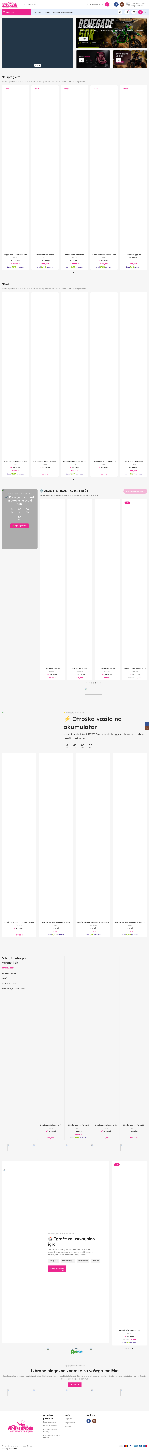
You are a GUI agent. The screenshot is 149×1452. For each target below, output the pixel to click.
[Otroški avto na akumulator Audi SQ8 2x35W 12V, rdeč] (130, 837)
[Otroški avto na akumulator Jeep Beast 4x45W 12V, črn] (93, 837)
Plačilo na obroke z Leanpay (50, 1430)
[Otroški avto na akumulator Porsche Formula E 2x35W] (56, 837)
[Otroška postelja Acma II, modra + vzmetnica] (133, 1040)
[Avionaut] (93, 691)
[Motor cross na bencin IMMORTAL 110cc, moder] (134, 376)
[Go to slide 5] (95, 683)
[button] (4, 43)
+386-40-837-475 (138, 3)
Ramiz (15, 257)
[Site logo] (10, 4)
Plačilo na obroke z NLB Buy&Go (51, 1436)
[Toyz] (16, 1147)
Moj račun (68, 1419)
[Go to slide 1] (35, 65)
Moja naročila (70, 1423)
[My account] (119, 12)
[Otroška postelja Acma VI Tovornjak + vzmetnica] (50, 1040)
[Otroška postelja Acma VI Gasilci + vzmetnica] (78, 1040)
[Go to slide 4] (93, 683)
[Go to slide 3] (39, 65)
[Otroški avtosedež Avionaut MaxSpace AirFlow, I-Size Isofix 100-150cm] (80, 583)
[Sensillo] (74, 1147)
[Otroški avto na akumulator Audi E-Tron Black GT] (19, 837)
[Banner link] (111, 33)
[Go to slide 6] (97, 683)
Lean (15, 464)
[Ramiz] (132, 1147)
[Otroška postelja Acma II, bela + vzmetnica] (106, 1040)
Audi (19, 925)
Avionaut (52, 671)
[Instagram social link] (122, 4)
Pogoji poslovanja (49, 1422)
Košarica (68, 1426)
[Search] (107, 4)
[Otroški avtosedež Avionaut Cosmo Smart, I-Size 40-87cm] (135, 583)
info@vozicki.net (137, 6)
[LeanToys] (77, 1350)
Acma (51, 1128)
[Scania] (103, 1147)
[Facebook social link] (116, 4)
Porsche (56, 925)
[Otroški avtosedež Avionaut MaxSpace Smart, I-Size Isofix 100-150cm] (52, 583)
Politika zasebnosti (50, 1426)
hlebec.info (13, 1448)
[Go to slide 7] (100, 683)
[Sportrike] (45, 1147)
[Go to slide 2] (37, 65)
